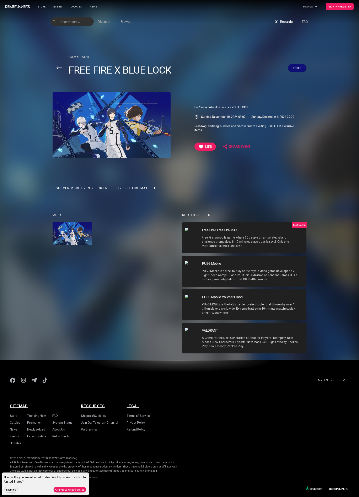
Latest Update (36, 436)
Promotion (34, 422)
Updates (76, 6)
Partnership (89, 429)
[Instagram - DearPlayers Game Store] (23, 380)
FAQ (305, 22)
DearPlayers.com (44, 462)
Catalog (15, 422)
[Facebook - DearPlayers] (12, 380)
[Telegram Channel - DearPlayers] (34, 380)
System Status (62, 422)
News (93, 6)
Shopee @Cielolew (93, 415)
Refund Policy (136, 429)
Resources (93, 406)
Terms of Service (138, 415)
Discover (104, 22)
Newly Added (36, 429)
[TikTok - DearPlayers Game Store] (45, 380)
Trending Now (36, 415)
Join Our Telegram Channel (99, 422)
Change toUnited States (69, 489)
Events (58, 6)
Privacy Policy (136, 422)
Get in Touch (60, 436)
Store (41, 6)
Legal (133, 406)
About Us (58, 429)
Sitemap (19, 406)
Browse (126, 22)
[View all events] (59, 67)
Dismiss (11, 489)
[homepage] (17, 6)
